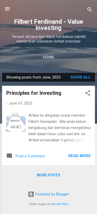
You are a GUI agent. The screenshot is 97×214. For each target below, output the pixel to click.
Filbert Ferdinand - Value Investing (48, 24)
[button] (88, 94)
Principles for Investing (33, 93)
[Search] (90, 10)
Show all (80, 77)
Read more (79, 155)
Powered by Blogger (51, 194)
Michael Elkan (60, 204)
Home (48, 57)
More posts (48, 175)
